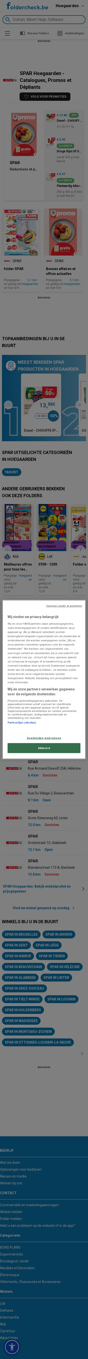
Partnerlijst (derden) (22, 722)
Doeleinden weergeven (44, 737)
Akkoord (44, 748)
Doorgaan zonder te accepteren (64, 605)
